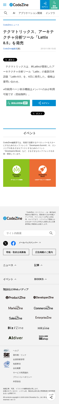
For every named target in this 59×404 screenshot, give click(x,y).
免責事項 (17, 363)
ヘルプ (16, 350)
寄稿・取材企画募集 (16, 252)
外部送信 (17, 381)
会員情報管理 (18, 359)
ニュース (8, 265)
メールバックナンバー (28, 242)
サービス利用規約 (20, 372)
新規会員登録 (19, 103)
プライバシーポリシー (22, 376)
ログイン (45, 103)
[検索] (5, 13)
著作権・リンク (19, 354)
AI (14, 12)
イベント (8, 279)
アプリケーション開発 (30, 12)
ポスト (11, 59)
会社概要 (17, 368)
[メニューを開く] (4, 4)
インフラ (50, 12)
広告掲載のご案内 (44, 252)
